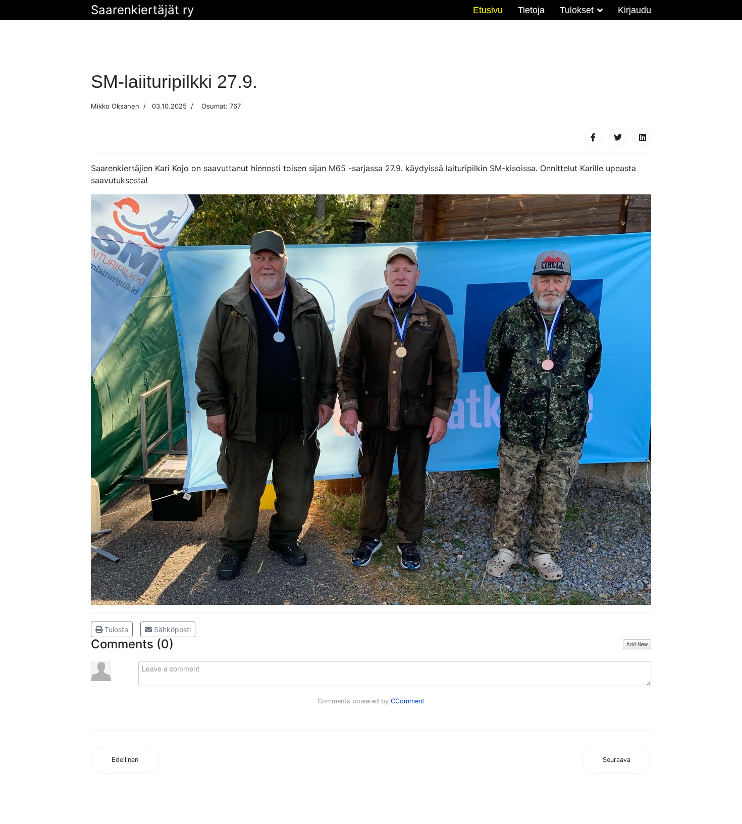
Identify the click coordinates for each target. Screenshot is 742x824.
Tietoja (531, 10)
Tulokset (577, 10)
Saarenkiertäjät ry (142, 10)
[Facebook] (593, 136)
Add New (637, 644)
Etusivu (488, 10)
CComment (408, 701)
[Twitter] (617, 136)
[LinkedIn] (642, 136)
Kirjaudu (634, 10)
